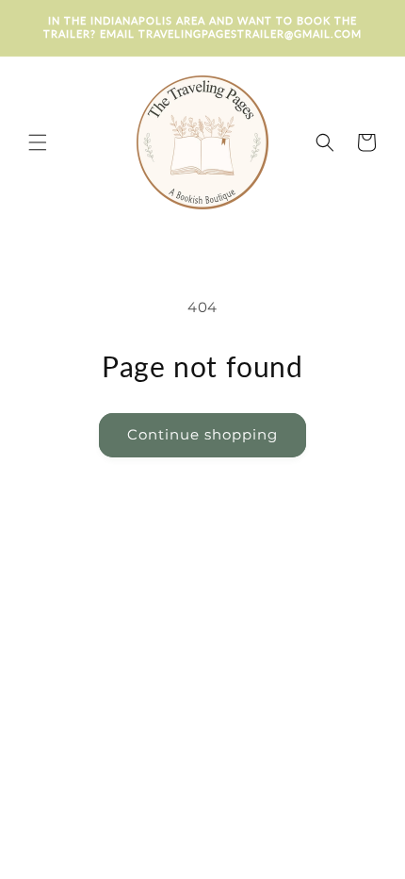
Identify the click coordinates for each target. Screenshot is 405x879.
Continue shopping (202, 434)
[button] (28, 142)
